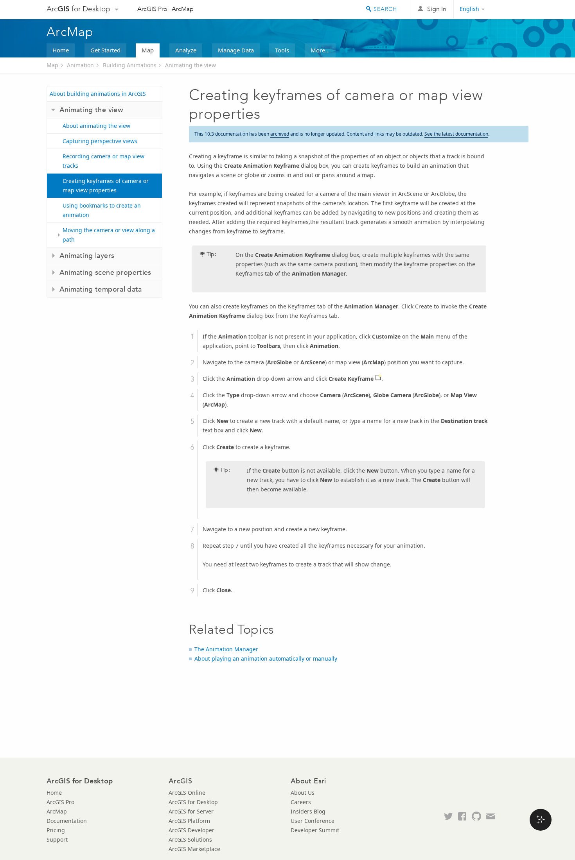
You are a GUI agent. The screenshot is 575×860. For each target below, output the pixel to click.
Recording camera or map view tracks (103, 160)
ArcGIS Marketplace (194, 849)
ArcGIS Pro (152, 9)
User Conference (312, 820)
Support (57, 839)
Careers (301, 802)
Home (60, 50)
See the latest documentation (456, 134)
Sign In (436, 9)
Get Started (105, 50)
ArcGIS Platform (189, 820)
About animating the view (96, 125)
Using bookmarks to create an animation (102, 210)
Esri (511, 9)
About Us (302, 792)
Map (148, 50)
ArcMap (183, 9)
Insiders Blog (308, 811)
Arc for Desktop (78, 8)
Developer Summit (315, 830)
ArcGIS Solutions (190, 839)
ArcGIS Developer (191, 830)
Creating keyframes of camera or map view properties (106, 185)
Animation (80, 65)
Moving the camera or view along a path (109, 234)
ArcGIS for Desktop (193, 802)
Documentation (67, 820)
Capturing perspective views (100, 141)
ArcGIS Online (187, 792)
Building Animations (129, 65)
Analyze (185, 50)
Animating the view (190, 65)
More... (320, 50)
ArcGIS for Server (191, 811)
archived (279, 134)
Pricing (56, 830)
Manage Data (236, 50)
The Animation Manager (226, 649)
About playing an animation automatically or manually (265, 658)
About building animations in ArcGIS (98, 93)
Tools (282, 50)
